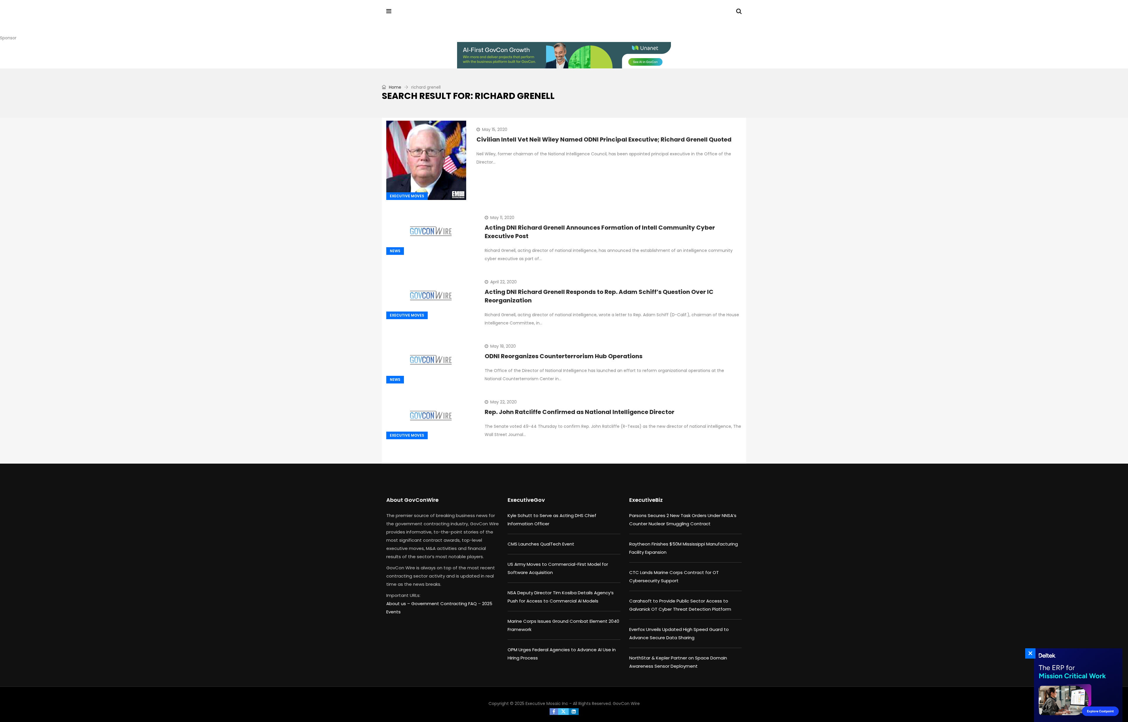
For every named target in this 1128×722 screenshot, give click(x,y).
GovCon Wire (626, 703)
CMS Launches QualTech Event (541, 544)
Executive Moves (407, 195)
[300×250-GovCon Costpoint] (1076, 685)
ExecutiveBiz (646, 500)
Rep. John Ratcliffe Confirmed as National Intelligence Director (579, 412)
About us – (398, 603)
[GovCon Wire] (424, 22)
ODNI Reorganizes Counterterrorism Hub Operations (563, 356)
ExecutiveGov (526, 500)
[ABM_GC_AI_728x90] (564, 55)
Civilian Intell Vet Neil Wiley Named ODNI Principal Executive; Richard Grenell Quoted (603, 139)
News (395, 250)
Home (394, 87)
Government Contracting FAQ (444, 603)
